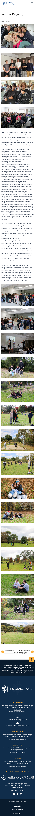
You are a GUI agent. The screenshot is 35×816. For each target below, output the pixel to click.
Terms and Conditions (17, 809)
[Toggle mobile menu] (32, 3)
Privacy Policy (17, 806)
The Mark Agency (17, 813)
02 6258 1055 (17, 710)
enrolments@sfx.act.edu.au (17, 752)
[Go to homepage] (8, 3)
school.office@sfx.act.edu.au (17, 712)
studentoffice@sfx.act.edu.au (17, 739)
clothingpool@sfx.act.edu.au (17, 766)
